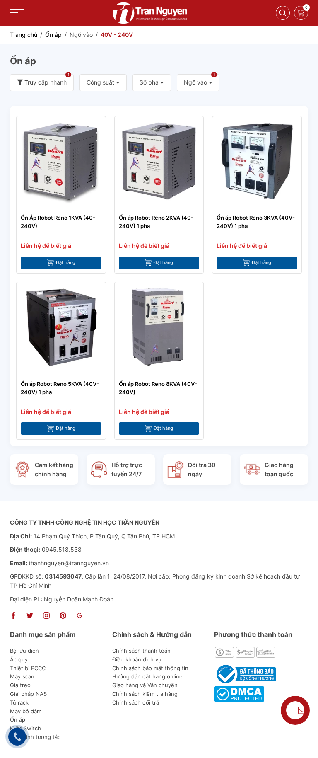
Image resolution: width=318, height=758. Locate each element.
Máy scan (22, 676)
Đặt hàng (65, 262)
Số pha (150, 82)
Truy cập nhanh (46, 80)
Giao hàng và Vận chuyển (145, 685)
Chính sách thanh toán (141, 650)
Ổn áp (17, 719)
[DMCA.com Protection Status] (239, 693)
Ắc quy (19, 659)
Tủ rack (19, 702)
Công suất (101, 82)
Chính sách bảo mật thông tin (150, 668)
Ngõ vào (199, 80)
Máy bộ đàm (25, 711)
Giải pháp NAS (28, 693)
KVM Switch (25, 728)
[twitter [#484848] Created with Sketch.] (29, 616)
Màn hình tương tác (35, 737)
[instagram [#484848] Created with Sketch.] (46, 616)
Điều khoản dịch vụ (136, 659)
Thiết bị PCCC (28, 668)
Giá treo (20, 685)
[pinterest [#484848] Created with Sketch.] (63, 616)
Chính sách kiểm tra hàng (145, 693)
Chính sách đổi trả (135, 702)
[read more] (150, 12)
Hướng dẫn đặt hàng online (147, 676)
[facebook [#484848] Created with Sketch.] (13, 616)
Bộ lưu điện (24, 650)
